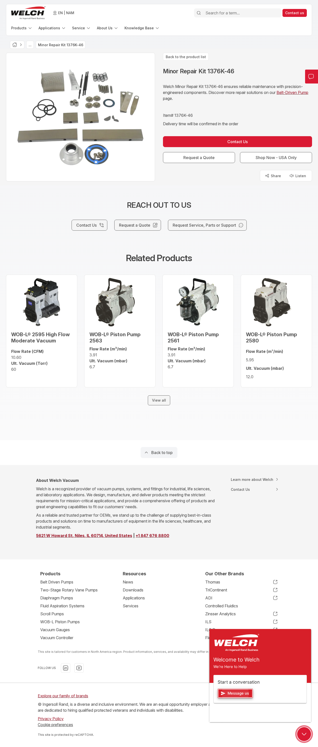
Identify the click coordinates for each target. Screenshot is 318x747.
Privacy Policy (51, 718)
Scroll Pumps (52, 613)
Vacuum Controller (56, 637)
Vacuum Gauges (55, 629)
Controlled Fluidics (221, 605)
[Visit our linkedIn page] (65, 668)
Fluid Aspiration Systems (62, 605)
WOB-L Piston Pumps (60, 621)
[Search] (198, 12)
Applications (134, 597)
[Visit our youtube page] (79, 668)
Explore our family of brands (63, 695)
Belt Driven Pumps (56, 582)
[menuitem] (22, 28)
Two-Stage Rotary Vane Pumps (69, 589)
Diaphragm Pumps (56, 597)
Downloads (133, 589)
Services (130, 605)
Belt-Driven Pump (292, 92)
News (128, 582)
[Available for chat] (304, 734)
